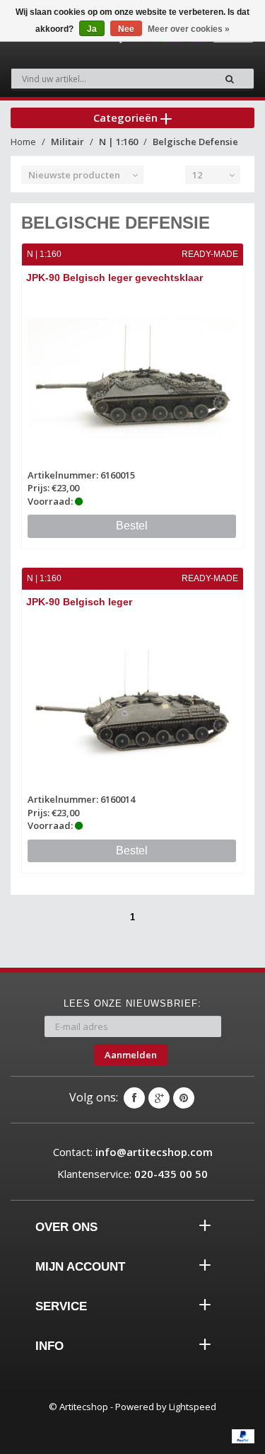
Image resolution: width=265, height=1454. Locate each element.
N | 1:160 (118, 141)
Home (23, 141)
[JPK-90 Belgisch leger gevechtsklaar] (132, 378)
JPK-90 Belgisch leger (79, 601)
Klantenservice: (132, 1174)
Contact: (133, 1152)
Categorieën (126, 117)
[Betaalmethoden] (243, 1436)
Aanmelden (131, 1054)
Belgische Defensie (195, 141)
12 (197, 174)
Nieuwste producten (74, 174)
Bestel (132, 526)
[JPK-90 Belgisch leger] (132, 702)
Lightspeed (192, 1406)
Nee (126, 29)
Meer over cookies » (189, 29)
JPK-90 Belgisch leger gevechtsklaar (114, 277)
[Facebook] (134, 1098)
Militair (67, 141)
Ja (92, 29)
